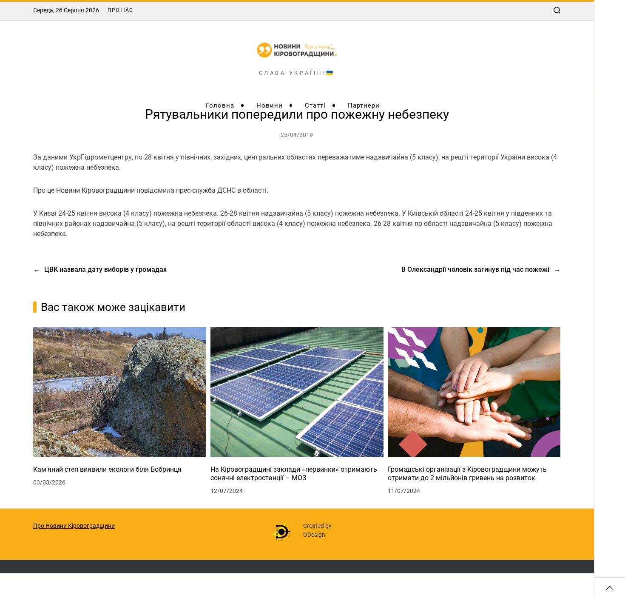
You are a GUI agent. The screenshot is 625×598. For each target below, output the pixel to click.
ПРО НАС (120, 10)
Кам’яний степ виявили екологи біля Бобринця (107, 469)
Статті (315, 105)
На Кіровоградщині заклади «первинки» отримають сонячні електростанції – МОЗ (293, 473)
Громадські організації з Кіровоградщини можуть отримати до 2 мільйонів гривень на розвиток (467, 473)
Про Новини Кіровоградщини (74, 525)
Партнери (364, 105)
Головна (220, 105)
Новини (269, 105)
